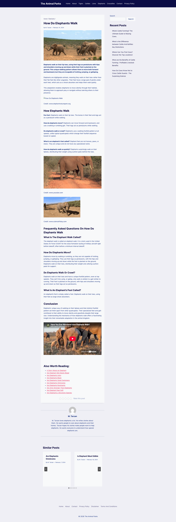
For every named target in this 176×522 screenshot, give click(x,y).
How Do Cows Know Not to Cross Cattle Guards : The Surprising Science (122, 73)
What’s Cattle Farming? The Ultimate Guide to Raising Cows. (122, 33)
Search (112, 16)
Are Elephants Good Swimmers (58, 380)
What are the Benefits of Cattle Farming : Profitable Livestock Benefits (123, 62)
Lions (94, 3)
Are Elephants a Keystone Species (59, 393)
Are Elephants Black (54, 378)
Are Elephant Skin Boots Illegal (58, 373)
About (74, 3)
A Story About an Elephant (56, 370)
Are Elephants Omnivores (56, 383)
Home (68, 3)
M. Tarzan (48, 27)
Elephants (101, 3)
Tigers (81, 3)
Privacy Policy (129, 3)
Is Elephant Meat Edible (87, 456)
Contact (119, 3)
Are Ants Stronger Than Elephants (59, 388)
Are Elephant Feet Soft (55, 390)
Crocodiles (111, 3)
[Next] (99, 469)
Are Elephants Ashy (54, 375)
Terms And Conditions (109, 506)
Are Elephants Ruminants (56, 385)
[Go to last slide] (45, 469)
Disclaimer (95, 506)
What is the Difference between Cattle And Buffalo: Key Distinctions (122, 44)
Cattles (87, 3)
